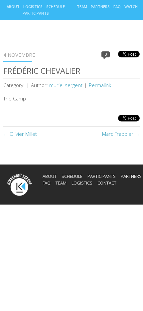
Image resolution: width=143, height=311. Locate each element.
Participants (36, 13)
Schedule (55, 6)
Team (82, 6)
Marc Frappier (121, 133)
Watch (131, 6)
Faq (117, 6)
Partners (100, 6)
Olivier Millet (20, 133)
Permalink (100, 85)
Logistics (33, 6)
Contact (106, 183)
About (13, 6)
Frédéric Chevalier (41, 70)
